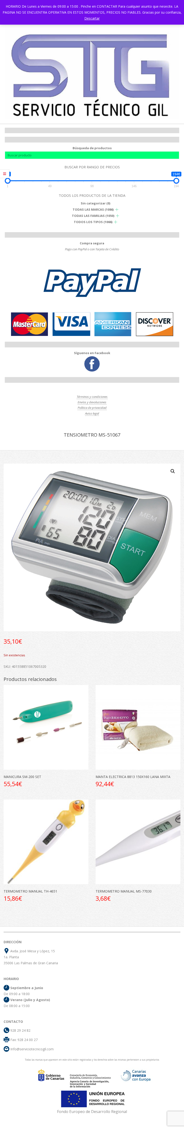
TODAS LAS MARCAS (93, 209)
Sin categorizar (95, 203)
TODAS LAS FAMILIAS (93, 216)
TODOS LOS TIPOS (93, 222)
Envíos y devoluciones (92, 402)
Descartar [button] (92, 18)
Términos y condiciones (92, 397)
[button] (172, 471)
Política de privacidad (92, 408)
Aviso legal (92, 413)
